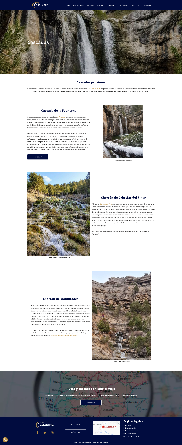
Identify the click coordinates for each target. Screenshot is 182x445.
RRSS (139, 5)
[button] (93, 5)
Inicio (68, 5)
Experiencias (123, 5)
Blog (132, 5)
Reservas (100, 5)
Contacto (147, 5)
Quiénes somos (78, 5)
